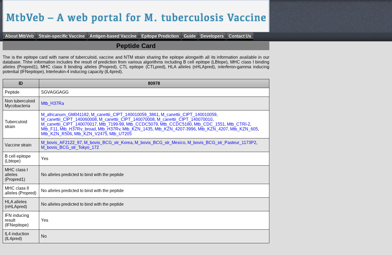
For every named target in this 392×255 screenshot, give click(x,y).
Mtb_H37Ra (52, 103)
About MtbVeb (19, 36)
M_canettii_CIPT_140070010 (185, 119)
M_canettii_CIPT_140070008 (127, 119)
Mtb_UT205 (120, 134)
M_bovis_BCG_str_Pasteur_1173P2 (221, 142)
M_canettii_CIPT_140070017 (69, 124)
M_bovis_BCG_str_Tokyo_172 (70, 147)
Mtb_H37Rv (109, 129)
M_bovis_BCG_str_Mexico (160, 142)
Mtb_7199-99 (111, 124)
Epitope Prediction (160, 36)
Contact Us (240, 36)
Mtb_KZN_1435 (137, 129)
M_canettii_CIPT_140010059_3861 (125, 114)
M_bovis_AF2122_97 (61, 142)
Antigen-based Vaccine (113, 36)
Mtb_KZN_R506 (56, 134)
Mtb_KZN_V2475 (90, 134)
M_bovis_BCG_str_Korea (108, 142)
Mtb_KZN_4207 (213, 129)
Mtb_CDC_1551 (209, 124)
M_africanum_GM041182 (65, 114)
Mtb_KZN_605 (244, 129)
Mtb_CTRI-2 (238, 124)
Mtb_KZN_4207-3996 (175, 129)
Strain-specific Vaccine (62, 36)
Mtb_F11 (49, 129)
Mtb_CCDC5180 (176, 124)
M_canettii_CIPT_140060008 (69, 119)
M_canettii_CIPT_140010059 (189, 114)
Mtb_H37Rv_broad (78, 129)
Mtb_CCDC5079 (142, 124)
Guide (190, 36)
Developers (212, 36)
